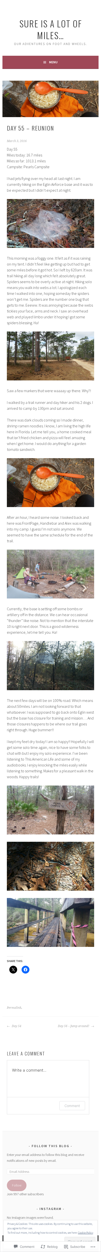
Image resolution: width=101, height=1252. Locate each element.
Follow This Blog (50, 1146)
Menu (53, 62)
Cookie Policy (85, 1232)
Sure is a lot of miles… (50, 29)
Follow (17, 1185)
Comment (72, 1106)
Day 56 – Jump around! (74, 1026)
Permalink (14, 1007)
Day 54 (16, 1026)
